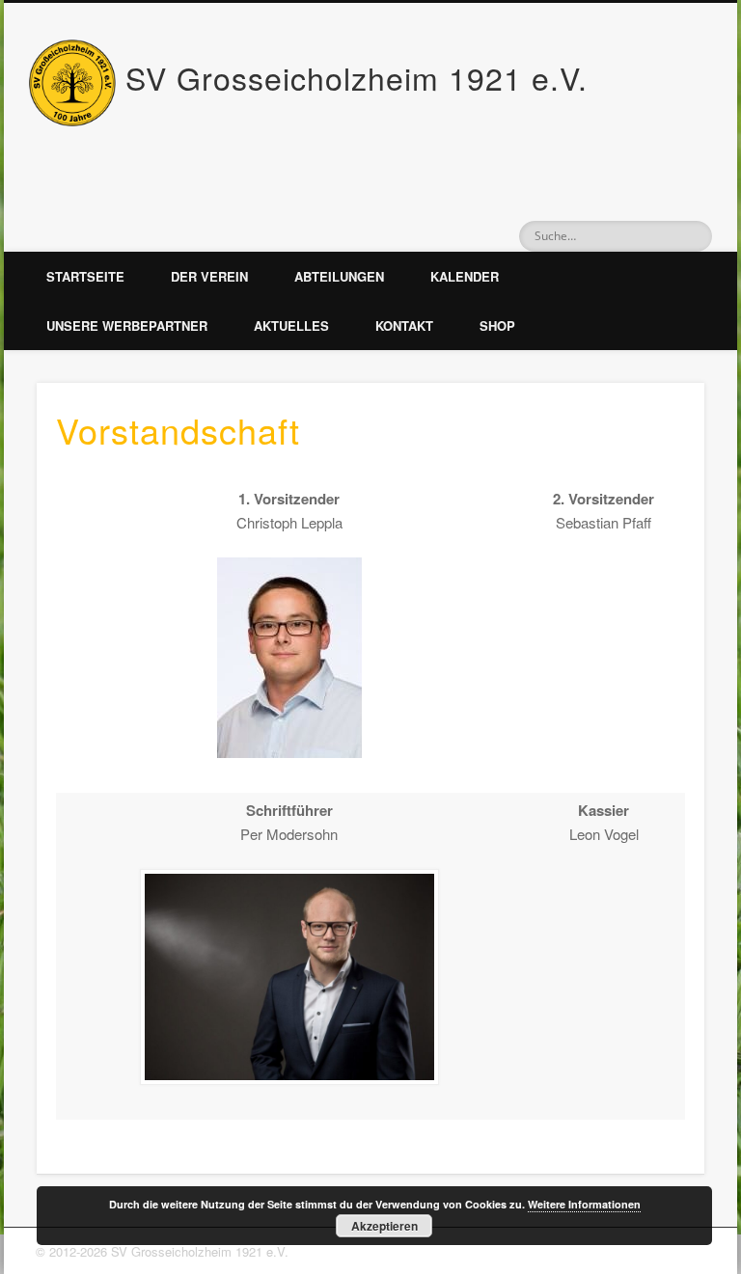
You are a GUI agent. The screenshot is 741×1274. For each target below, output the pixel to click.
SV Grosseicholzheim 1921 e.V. (356, 77)
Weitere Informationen (584, 1204)
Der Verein (209, 276)
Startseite (85, 276)
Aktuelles (291, 325)
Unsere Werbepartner (126, 325)
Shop (497, 325)
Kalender (464, 276)
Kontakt (404, 325)
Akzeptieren (384, 1225)
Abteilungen (339, 276)
